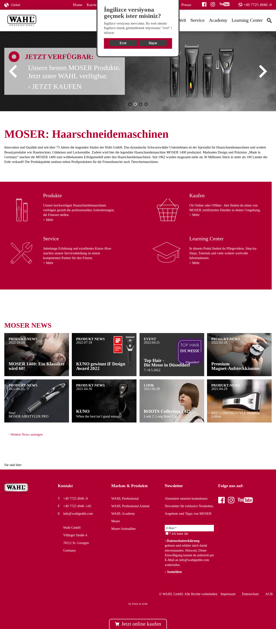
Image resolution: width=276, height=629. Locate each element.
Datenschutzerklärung (183, 541)
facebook (204, 4)
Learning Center (247, 20)
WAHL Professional (125, 498)
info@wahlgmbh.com (78, 513)
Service (197, 20)
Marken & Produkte (129, 485)
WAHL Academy (123, 513)
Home (77, 5)
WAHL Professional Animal (130, 506)
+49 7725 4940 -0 (258, 5)
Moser (115, 521)
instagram (213, 4)
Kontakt (65, 485)
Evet (123, 43)
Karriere (93, 5)
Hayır (153, 43)
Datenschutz (250, 594)
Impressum (228, 594)
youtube (224, 4)
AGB (269, 594)
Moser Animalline (123, 528)
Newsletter (174, 485)
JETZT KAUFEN (57, 86)
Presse (186, 5)
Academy (218, 20)
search (270, 20)
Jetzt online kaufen (141, 624)
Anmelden (174, 572)
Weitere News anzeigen (27, 434)
